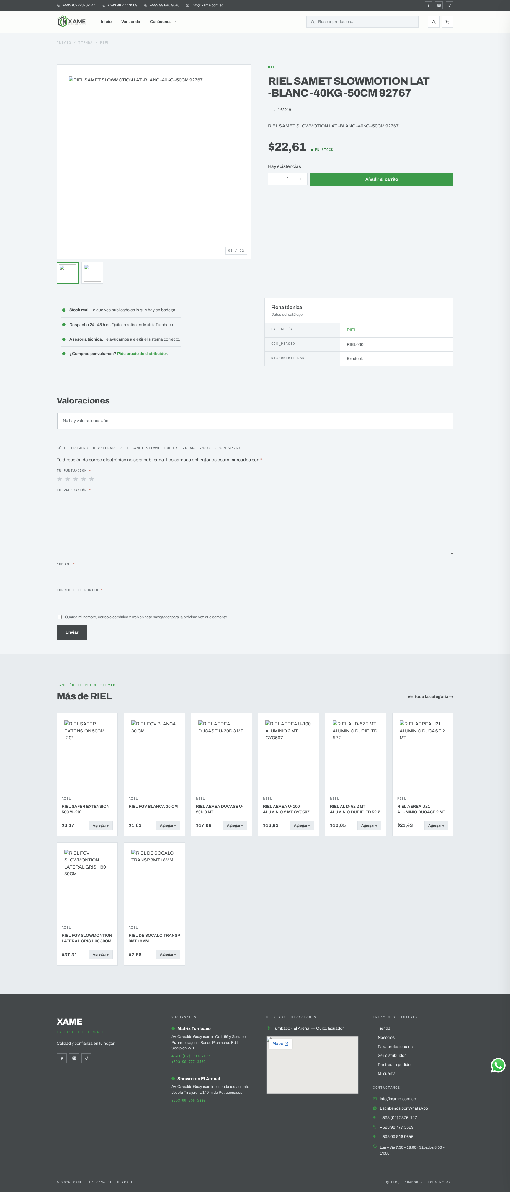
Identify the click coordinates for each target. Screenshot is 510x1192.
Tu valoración (74, 490)
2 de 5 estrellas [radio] (68, 479)
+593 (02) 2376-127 (190, 1056)
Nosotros (386, 1037)
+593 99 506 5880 (188, 1100)
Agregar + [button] (101, 825)
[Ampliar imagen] (241, 74)
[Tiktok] (449, 5)
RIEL (105, 43)
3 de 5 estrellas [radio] (76, 479)
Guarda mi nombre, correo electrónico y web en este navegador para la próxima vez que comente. (146, 617)
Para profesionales (395, 1046)
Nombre (66, 564)
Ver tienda (130, 21)
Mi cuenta (387, 1073)
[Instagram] (439, 5)
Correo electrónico (80, 590)
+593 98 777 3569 (188, 1062)
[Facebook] (428, 5)
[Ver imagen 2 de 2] (92, 273)
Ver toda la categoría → (430, 696)
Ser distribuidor (392, 1055)
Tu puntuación (74, 470)
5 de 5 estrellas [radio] (92, 479)
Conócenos (161, 21)
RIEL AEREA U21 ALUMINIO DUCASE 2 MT (421, 809)
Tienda (85, 43)
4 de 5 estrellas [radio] (84, 479)
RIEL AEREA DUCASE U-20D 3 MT (219, 809)
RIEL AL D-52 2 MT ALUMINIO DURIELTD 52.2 (355, 809)
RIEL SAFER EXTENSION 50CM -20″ (85, 809)
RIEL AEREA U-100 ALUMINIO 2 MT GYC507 (286, 809)
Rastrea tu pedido (394, 1064)
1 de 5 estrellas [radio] (60, 479)
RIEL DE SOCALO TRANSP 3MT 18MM (154, 938)
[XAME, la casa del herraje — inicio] (72, 22)
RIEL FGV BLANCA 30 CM (153, 806)
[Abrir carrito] (447, 22)
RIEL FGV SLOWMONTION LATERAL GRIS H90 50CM (87, 938)
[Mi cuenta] (434, 22)
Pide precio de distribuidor (142, 353)
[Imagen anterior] (63, 161)
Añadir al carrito (381, 179)
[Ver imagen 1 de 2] (68, 273)
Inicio (106, 21)
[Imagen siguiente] (245, 161)
